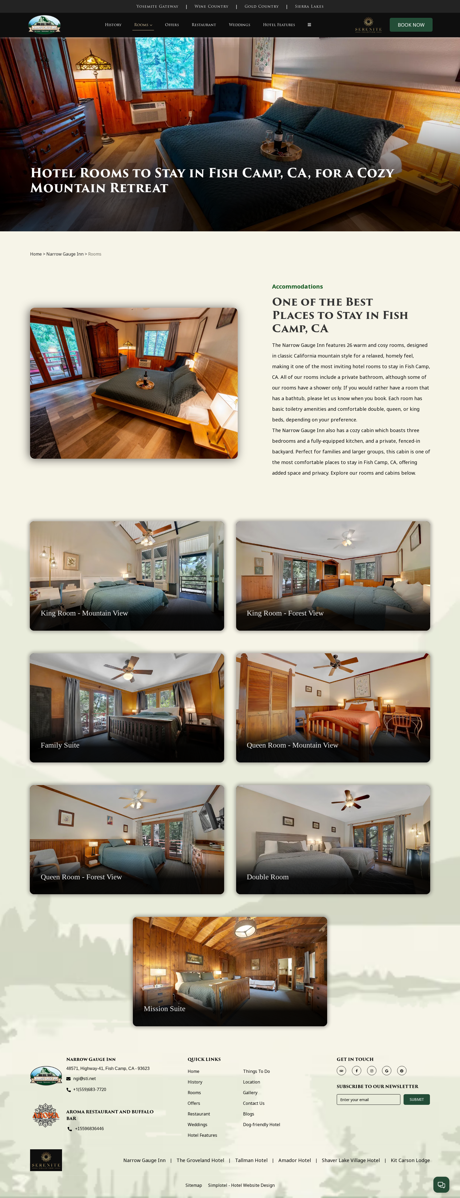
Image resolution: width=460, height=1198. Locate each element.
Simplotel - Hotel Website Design (241, 1185)
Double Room (268, 877)
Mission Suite (164, 1008)
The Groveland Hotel (200, 1160)
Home (36, 254)
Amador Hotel (294, 1160)
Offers (172, 25)
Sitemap (194, 1185)
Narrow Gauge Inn (65, 254)
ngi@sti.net (84, 1078)
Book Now (411, 25)
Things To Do (256, 1071)
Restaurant (204, 25)
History (113, 25)
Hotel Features (279, 25)
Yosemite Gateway (157, 6)
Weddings (239, 25)
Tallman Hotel (251, 1160)
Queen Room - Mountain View (292, 745)
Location (251, 1082)
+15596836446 (89, 1128)
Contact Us (254, 1103)
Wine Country (211, 6)
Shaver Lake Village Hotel (351, 1160)
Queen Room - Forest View (81, 877)
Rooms (141, 25)
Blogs (248, 1114)
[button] (309, 25)
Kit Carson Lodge (410, 1160)
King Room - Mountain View (84, 613)
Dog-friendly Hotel (261, 1124)
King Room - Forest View (285, 613)
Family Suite (60, 745)
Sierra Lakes (309, 6)
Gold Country (262, 6)
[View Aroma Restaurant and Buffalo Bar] (46, 1115)
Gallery (250, 1093)
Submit (417, 1099)
